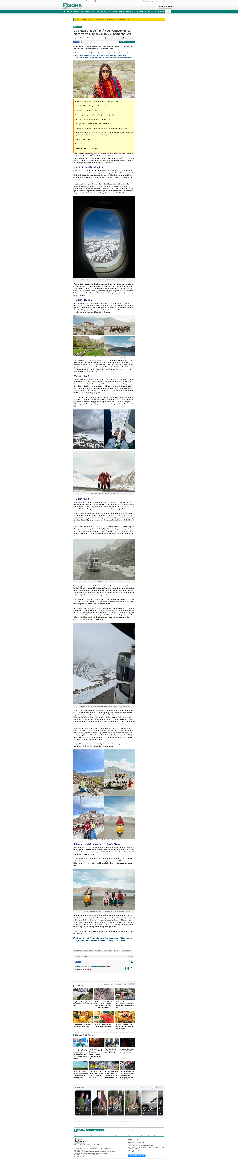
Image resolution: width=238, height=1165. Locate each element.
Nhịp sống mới (129, 11)
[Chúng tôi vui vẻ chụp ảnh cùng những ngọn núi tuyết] (104, 471)
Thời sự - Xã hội (87, 1135)
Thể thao (121, 11)
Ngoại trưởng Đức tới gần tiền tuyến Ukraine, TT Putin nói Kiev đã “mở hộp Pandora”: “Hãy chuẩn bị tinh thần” (96, 1053)
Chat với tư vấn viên (137, 1155)
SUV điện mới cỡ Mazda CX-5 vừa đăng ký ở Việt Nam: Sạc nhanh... (149, 1109)
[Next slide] (160, 1103)
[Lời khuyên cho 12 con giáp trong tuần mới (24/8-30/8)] (104, 1017)
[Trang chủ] (72, 6)
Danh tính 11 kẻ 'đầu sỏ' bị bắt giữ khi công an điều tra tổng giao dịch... (116, 1109)
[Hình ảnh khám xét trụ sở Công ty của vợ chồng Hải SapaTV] (111, 1042)
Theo (104, 956)
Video (152, 1135)
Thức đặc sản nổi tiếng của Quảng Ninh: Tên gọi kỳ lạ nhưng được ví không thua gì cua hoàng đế (103, 53)
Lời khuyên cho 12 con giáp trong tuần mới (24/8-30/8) (102, 1025)
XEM (132, 984)
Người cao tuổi (100, 19)
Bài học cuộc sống (112, 19)
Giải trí (136, 11)
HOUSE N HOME (79, 1)
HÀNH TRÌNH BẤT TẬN (91, 1)
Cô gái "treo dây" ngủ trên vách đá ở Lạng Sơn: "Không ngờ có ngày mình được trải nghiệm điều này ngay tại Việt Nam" (104, 939)
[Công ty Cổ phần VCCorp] (96, 1141)
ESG (82, 11)
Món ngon (122, 19)
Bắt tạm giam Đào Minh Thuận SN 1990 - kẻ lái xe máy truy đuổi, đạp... (132, 1109)
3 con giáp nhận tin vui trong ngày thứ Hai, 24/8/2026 (82, 1025)
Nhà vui (84, 19)
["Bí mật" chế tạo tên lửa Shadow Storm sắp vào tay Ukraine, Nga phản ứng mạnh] (80, 1065)
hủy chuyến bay (78, 950)
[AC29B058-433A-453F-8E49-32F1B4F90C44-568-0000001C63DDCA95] (119, 346)
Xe (155, 11)
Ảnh (156, 1135)
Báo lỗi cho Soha (129, 42)
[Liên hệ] (132, 962)
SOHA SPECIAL (103, 1)
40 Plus (109, 11)
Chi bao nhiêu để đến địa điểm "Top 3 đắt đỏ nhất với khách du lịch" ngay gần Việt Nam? (100, 55)
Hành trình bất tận (126, 950)
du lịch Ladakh (108, 950)
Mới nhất (69, 11)
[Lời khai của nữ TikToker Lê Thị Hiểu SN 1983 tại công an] (99, 1102)
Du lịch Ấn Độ (98, 950)
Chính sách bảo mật (133, 1152)
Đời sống (168, 11)
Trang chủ (79, 1135)
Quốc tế (115, 11)
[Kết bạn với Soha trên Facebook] (127, 968)
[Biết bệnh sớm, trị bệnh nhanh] (166, 6)
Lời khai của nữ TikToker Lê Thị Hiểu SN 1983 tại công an (99, 1109)
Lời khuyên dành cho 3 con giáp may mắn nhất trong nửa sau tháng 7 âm (124, 1026)
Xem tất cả (158, 1088)
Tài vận (129, 19)
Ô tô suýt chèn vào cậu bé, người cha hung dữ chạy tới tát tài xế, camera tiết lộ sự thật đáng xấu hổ (127, 1075)
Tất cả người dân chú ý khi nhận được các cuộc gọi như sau (127, 1051)
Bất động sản (102, 11)
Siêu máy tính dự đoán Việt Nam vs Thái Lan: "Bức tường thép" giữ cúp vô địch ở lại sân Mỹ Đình (111, 1075)
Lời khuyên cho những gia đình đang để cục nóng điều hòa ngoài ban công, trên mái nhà (124, 1004)
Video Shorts (79, 1088)
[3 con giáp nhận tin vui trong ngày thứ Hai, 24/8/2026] (83, 1017)
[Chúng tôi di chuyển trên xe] (104, 559)
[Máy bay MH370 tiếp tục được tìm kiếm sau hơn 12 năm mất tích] (83, 994)
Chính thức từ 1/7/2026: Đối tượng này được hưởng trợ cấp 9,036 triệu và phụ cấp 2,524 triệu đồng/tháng (103, 1004)
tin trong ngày (81, 966)
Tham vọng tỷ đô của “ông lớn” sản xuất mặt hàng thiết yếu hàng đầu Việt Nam (96, 1074)
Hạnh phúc (76, 11)
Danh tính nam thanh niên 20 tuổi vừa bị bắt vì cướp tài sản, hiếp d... (83, 1109)
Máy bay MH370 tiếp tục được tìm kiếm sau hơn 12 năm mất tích (82, 1003)
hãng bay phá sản (88, 950)
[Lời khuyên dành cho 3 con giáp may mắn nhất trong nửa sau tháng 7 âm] (125, 1017)
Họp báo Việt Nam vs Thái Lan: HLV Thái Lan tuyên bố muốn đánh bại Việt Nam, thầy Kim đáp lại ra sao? (80, 1053)
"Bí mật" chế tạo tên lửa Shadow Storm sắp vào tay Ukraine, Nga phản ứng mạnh (80, 1074)
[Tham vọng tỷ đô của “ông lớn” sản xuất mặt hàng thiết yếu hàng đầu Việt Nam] (96, 1065)
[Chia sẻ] (76, 42)
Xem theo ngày (105, 984)
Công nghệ (161, 11)
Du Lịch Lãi (94, 132)
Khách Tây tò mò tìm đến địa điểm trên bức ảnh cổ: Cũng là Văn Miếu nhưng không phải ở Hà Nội (103, 57)
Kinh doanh (94, 11)
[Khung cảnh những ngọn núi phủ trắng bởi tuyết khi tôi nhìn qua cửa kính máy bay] (104, 237)
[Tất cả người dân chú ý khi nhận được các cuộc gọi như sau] (127, 1042)
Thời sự (87, 11)
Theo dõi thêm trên (146, 1088)
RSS (160, 1135)
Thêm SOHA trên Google (89, 42)
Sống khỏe (150, 11)
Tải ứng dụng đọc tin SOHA (96, 1130)
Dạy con (91, 19)
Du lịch (77, 19)
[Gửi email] (120, 42)
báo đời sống (96, 966)
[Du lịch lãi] (103, 27)
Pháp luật (143, 11)
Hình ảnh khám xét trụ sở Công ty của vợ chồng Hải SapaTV (111, 1051)
